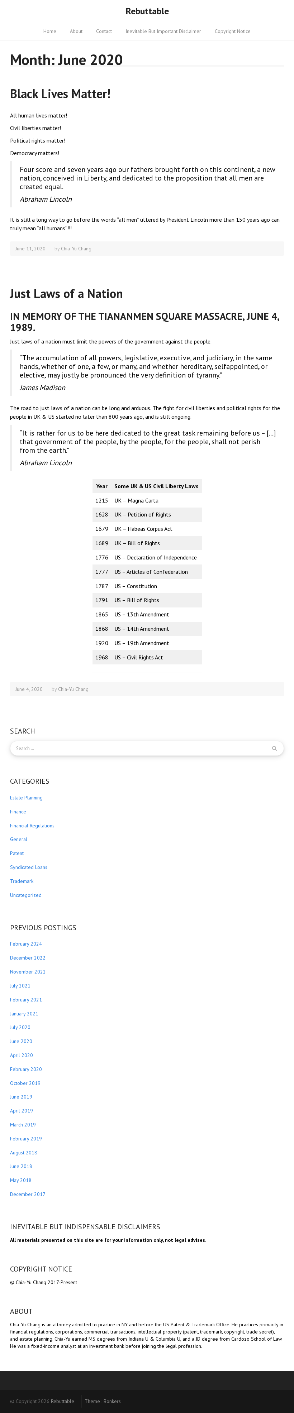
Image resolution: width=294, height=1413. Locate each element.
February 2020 (26, 1069)
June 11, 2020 (30, 248)
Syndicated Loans (28, 867)
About (76, 31)
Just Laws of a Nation (66, 293)
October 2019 (25, 1083)
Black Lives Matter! (60, 93)
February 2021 (26, 999)
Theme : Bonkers (103, 1401)
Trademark (21, 881)
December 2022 (28, 958)
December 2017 (28, 1194)
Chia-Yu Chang (76, 248)
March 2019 (23, 1124)
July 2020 (20, 1027)
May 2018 (21, 1180)
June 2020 (21, 1041)
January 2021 (24, 1013)
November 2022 (28, 972)
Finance (18, 811)
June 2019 (21, 1097)
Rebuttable (147, 11)
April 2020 (21, 1055)
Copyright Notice (233, 31)
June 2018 (21, 1166)
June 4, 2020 (29, 689)
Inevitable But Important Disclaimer (163, 31)
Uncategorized (26, 895)
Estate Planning (26, 797)
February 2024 (26, 944)
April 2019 (21, 1110)
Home (49, 31)
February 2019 (26, 1138)
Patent (17, 853)
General (18, 839)
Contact (104, 31)
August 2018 (23, 1152)
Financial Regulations (32, 825)
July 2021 (20, 985)
